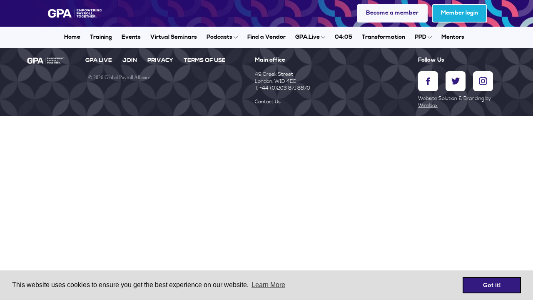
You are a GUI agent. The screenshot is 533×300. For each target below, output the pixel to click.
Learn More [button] (268, 284)
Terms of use (205, 60)
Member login (459, 13)
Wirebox (428, 105)
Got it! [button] (492, 285)
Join (129, 60)
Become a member (392, 13)
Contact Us (268, 102)
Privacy (160, 60)
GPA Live (98, 60)
